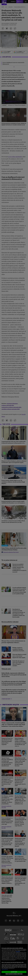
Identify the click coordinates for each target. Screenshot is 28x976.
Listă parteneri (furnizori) (5, 969)
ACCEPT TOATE (14, 971)
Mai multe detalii (18, 951)
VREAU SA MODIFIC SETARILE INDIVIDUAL (14, 973)
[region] (14, 959)
